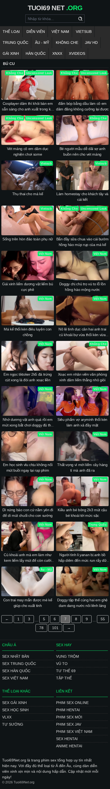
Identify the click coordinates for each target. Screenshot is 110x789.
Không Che (67, 42)
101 (55, 628)
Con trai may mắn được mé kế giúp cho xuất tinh (27, 603)
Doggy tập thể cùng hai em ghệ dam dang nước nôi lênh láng (82, 603)
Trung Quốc (15, 42)
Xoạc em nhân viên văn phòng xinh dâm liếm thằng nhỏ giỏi (82, 377)
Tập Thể (64, 678)
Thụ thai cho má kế (27, 194)
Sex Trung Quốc (19, 663)
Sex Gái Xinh (14, 703)
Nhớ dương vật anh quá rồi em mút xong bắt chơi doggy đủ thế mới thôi (27, 422)
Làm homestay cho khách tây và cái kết (82, 197)
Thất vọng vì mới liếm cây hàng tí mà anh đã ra (82, 467)
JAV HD (91, 42)
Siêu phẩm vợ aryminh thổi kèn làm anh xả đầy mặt (82, 422)
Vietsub (84, 31)
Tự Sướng (12, 724)
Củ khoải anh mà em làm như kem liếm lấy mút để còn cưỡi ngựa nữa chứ (28, 558)
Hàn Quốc (36, 53)
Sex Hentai (67, 739)
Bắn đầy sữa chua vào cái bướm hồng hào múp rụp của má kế (82, 242)
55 (103, 619)
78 (41, 628)
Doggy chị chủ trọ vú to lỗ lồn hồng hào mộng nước (82, 287)
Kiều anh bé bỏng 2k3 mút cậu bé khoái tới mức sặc (82, 513)
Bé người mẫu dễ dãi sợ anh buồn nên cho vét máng (82, 151)
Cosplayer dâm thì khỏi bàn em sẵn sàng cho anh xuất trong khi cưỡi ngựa (27, 106)
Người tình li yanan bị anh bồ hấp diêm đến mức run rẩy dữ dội (82, 558)
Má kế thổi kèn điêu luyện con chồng (28, 332)
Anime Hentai (69, 746)
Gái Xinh (11, 53)
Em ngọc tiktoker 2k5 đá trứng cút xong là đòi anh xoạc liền (27, 377)
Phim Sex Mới (69, 717)
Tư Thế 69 (66, 671)
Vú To (62, 663)
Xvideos (77, 53)
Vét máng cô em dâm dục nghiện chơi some (27, 151)
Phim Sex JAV (68, 724)
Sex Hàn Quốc (16, 671)
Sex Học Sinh (15, 710)
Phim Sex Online (72, 703)
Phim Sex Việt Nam (74, 731)
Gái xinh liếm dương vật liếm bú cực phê (27, 287)
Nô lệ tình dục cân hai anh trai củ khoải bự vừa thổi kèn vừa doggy (82, 332)
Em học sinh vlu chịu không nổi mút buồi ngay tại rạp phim (28, 467)
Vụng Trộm (67, 656)
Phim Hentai (68, 710)
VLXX (6, 717)
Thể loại (11, 31)
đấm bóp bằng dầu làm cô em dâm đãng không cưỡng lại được (82, 106)
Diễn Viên (35, 31)
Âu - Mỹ (42, 42)
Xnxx (57, 53)
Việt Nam (60, 31)
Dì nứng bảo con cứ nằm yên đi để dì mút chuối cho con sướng (27, 513)
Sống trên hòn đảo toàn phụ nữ (27, 239)
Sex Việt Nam (15, 678)
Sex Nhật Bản (15, 656)
